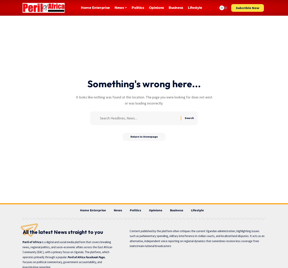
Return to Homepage (144, 136)
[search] (212, 8)
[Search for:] (139, 118)
